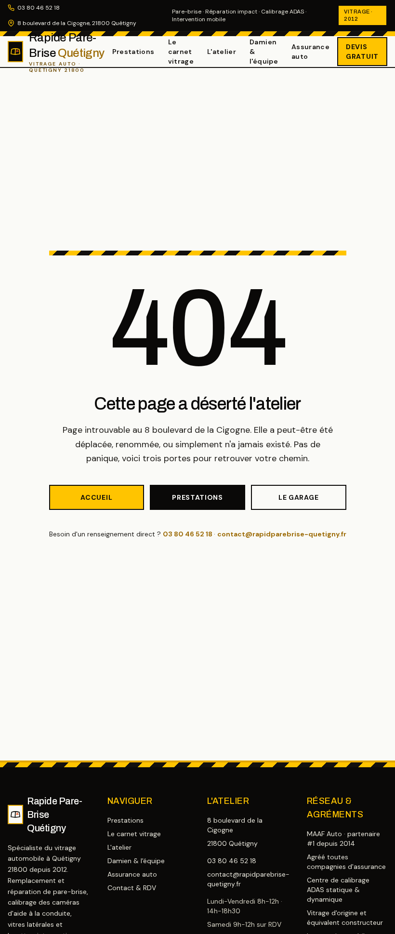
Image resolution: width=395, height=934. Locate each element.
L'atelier (221, 51)
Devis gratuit (362, 51)
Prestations (133, 51)
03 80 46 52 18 (38, 8)
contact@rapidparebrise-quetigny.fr (281, 534)
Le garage (298, 497)
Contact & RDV (131, 887)
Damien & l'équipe (264, 52)
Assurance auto (310, 51)
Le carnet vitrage (181, 52)
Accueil (96, 497)
